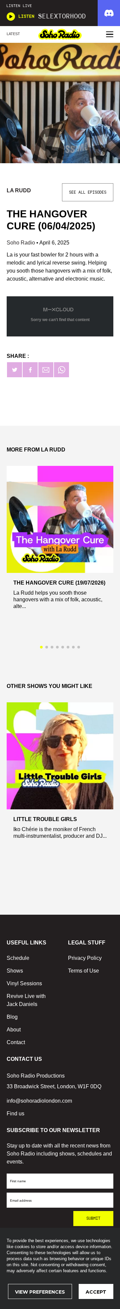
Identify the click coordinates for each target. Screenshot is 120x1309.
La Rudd (19, 190)
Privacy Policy (85, 958)
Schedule (18, 958)
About (14, 1029)
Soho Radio (21, 242)
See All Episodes (87, 192)
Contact (16, 1042)
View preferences (40, 1292)
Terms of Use (83, 971)
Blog (12, 1017)
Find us (15, 1113)
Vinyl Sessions (24, 983)
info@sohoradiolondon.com (39, 1101)
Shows (15, 971)
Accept (96, 1292)
